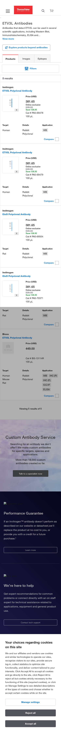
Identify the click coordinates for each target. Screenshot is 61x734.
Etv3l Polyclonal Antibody (16, 214)
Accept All (30, 723)
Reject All (30, 712)
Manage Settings (30, 702)
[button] (30, 69)
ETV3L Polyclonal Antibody (17, 90)
